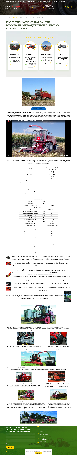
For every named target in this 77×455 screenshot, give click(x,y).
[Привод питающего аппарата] (58, 344)
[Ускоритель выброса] (58, 400)
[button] (60, 7)
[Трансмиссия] (25, 344)
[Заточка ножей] (56, 381)
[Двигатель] (8, 259)
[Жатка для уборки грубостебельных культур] (26, 399)
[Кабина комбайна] (67, 301)
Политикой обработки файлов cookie (46, 451)
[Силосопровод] (24, 381)
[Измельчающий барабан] (8, 290)
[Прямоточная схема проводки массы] (8, 276)
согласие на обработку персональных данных (18, 443)
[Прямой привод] (8, 264)
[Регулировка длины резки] (8, 285)
